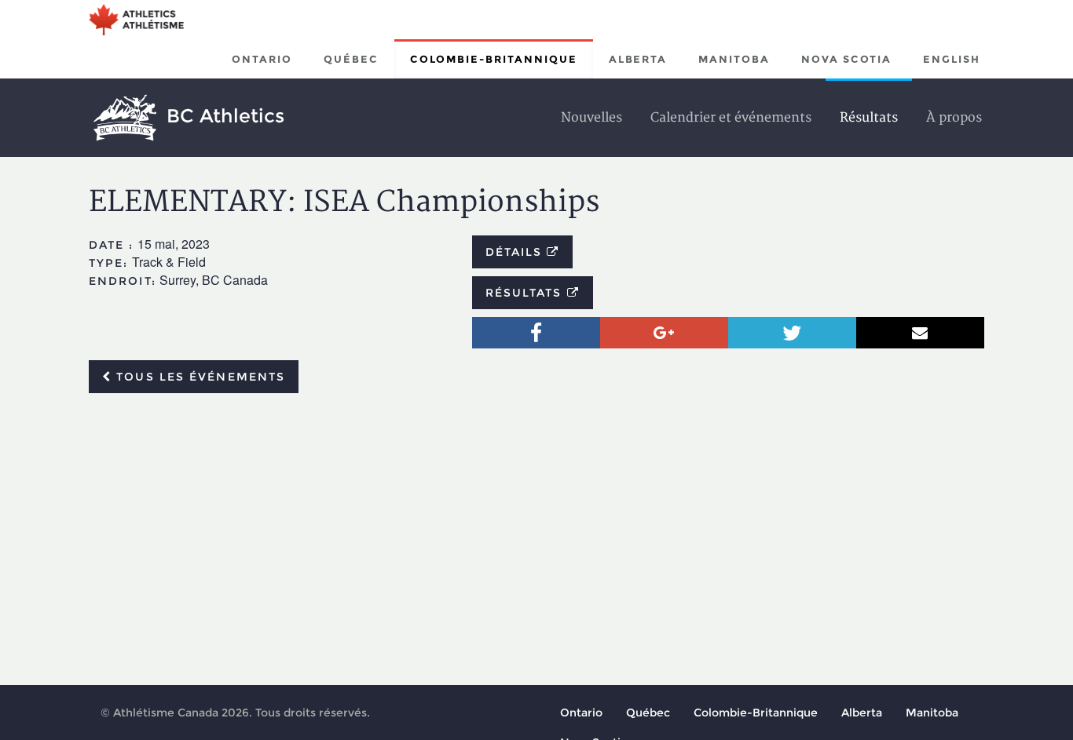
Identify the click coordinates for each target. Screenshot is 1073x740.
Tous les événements (198, 377)
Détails (516, 252)
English (951, 59)
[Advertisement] (536, 522)
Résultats (526, 293)
